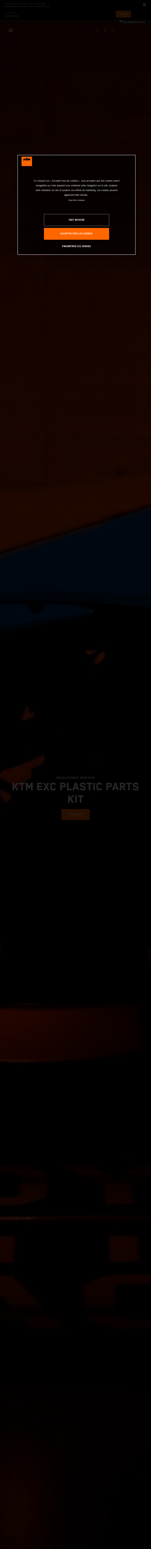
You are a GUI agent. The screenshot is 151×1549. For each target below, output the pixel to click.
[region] (77, 205)
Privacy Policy (73, 200)
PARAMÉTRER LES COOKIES (76, 246)
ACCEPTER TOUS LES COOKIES (76, 233)
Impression (81, 200)
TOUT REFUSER (76, 220)
